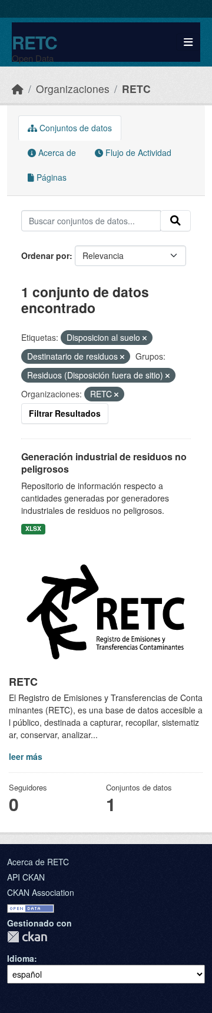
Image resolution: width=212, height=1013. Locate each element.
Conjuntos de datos (74, 128)
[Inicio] (18, 88)
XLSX (33, 528)
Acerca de (56, 152)
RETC (34, 42)
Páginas (50, 177)
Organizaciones (73, 88)
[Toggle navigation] (188, 42)
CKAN (27, 937)
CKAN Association (40, 892)
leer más (25, 756)
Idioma (20, 958)
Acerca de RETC (38, 862)
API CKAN (26, 877)
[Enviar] (175, 220)
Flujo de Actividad (137, 152)
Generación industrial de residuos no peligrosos (104, 463)
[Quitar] (145, 338)
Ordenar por (45, 255)
